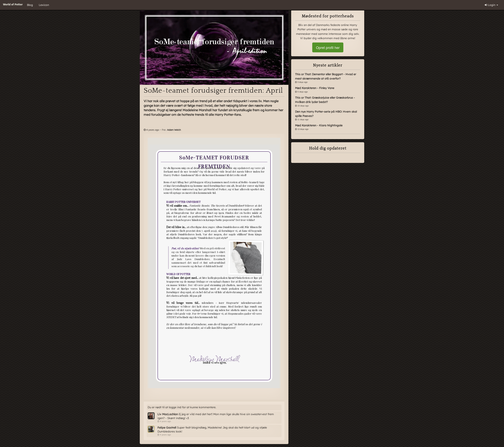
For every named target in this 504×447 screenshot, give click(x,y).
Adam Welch (174, 129)
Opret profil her (328, 47)
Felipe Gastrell (167, 427)
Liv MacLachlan (168, 414)
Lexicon (44, 5)
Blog (30, 5)
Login (491, 5)
